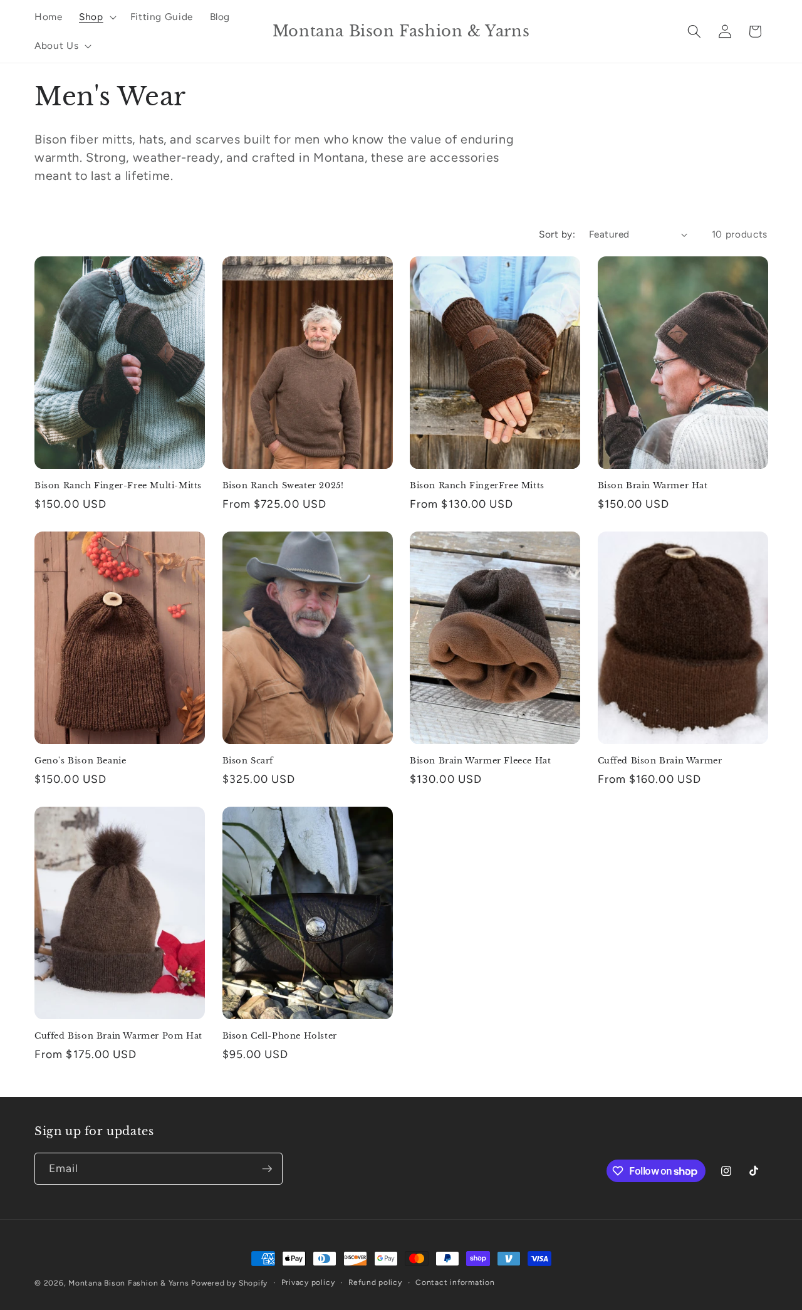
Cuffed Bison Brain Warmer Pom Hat (118, 1036)
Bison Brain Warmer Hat (653, 486)
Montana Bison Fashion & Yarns (128, 1283)
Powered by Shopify (229, 1283)
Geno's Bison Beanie (80, 761)
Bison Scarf (248, 761)
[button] (96, 17)
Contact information (455, 1282)
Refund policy (375, 1282)
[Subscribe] (267, 1169)
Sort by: (557, 234)
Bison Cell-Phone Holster (279, 1036)
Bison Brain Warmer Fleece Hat (480, 761)
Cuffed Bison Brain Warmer (660, 761)
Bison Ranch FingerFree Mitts (477, 486)
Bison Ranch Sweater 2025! (283, 486)
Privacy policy (308, 1282)
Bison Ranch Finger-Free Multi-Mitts (118, 486)
